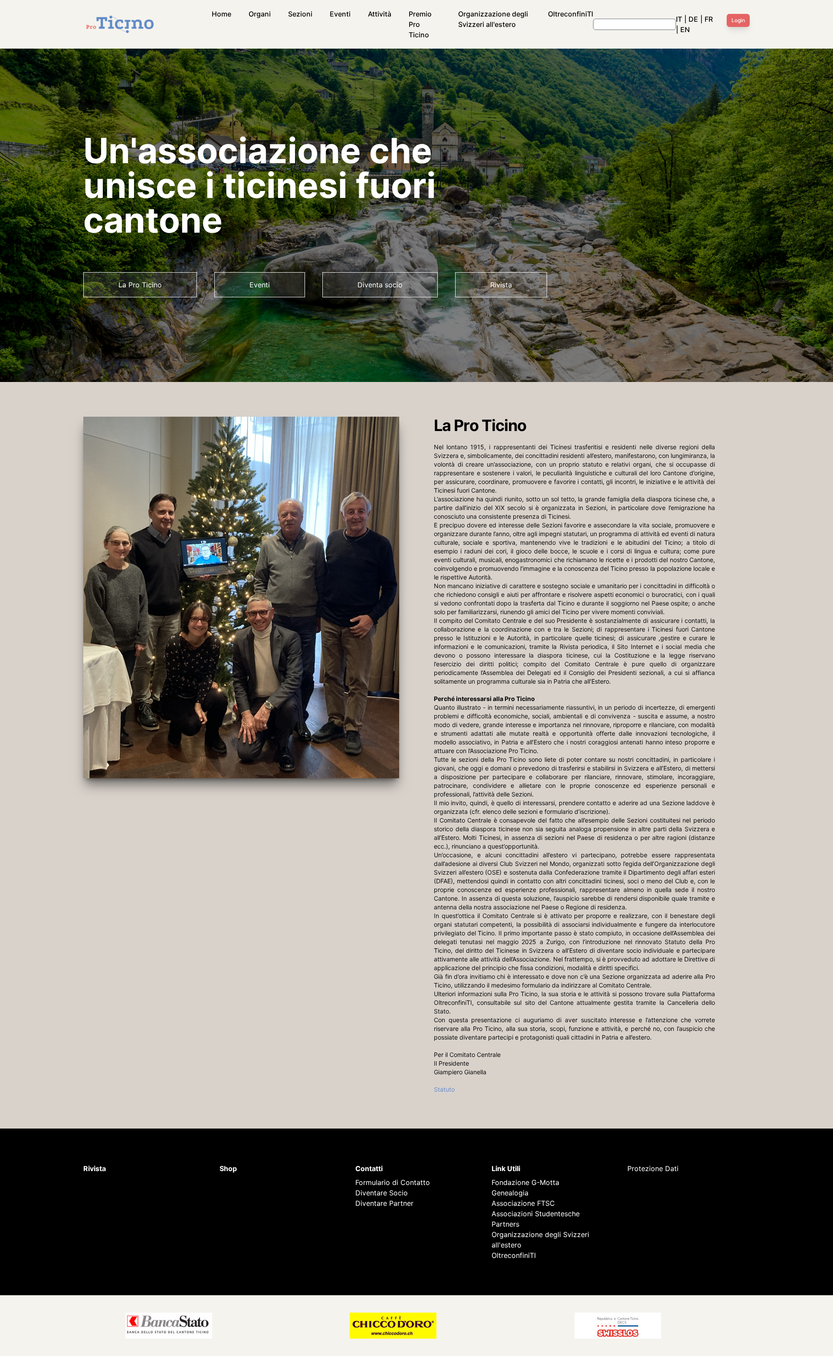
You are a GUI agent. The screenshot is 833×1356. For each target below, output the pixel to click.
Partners (505, 1224)
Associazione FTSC (523, 1203)
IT (679, 19)
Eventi (340, 14)
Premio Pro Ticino (420, 24)
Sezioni (300, 14)
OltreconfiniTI (570, 14)
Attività (379, 14)
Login (738, 20)
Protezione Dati (653, 1168)
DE (693, 19)
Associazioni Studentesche (536, 1213)
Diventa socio (380, 284)
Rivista (501, 284)
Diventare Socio (381, 1192)
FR (709, 19)
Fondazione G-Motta (525, 1182)
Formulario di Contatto (392, 1182)
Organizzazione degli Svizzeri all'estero (493, 19)
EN (685, 29)
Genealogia (510, 1192)
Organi (260, 14)
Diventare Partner (384, 1203)
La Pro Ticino (140, 284)
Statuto (444, 1089)
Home (221, 14)
